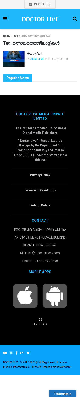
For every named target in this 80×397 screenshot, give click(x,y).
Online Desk (36, 59)
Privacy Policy (40, 175)
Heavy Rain (35, 53)
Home (6, 35)
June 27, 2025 (55, 59)
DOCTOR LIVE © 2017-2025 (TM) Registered (29, 362)
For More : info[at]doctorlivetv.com (51, 367)
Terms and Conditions (40, 190)
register (42, 4)
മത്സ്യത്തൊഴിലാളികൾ (35, 35)
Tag (16, 35)
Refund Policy (40, 205)
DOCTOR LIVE (40, 18)
